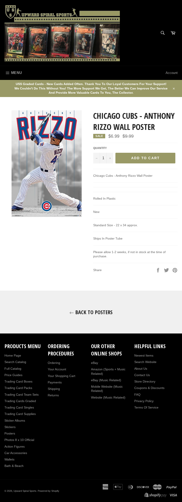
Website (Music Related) (108, 397)
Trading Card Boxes (18, 381)
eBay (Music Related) (106, 380)
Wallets (9, 459)
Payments (55, 382)
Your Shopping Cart (61, 376)
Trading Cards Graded (20, 401)
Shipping (54, 389)
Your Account (57, 369)
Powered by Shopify (48, 491)
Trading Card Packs (18, 388)
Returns (53, 395)
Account (172, 73)
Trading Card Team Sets (21, 394)
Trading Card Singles (19, 407)
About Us (140, 368)
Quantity (100, 148)
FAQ (137, 394)
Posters (9, 433)
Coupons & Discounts (149, 388)
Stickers (10, 427)
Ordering (54, 363)
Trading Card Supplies (20, 414)
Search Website (145, 362)
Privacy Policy (144, 401)
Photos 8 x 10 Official (19, 440)
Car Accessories (15, 453)
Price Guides (13, 375)
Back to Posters (93, 312)
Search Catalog (15, 362)
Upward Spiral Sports (25, 491)
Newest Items (143, 355)
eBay (94, 363)
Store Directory (144, 381)
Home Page (12, 355)
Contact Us (142, 375)
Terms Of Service (146, 407)
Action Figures (14, 446)
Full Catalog (12, 368)
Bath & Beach (14, 466)
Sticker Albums (14, 420)
